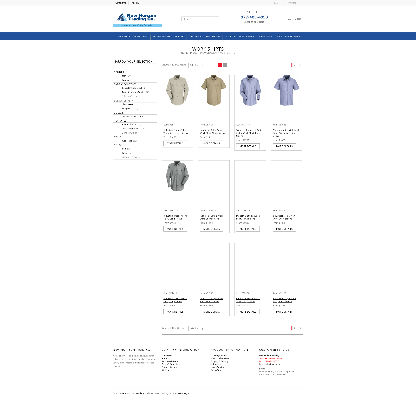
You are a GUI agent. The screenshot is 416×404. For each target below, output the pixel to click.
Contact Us (120, 2)
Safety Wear (246, 36)
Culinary (179, 36)
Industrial (195, 36)
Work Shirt (127, 140)
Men (124, 75)
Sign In (276, 3)
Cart (295, 18)
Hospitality (141, 36)
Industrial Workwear (203, 52)
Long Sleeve (127, 108)
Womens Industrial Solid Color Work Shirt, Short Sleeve (286, 133)
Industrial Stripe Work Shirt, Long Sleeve (175, 217)
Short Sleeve (127, 104)
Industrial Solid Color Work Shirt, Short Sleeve (212, 131)
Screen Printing (217, 367)
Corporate (123, 36)
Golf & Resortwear (288, 36)
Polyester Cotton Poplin (133, 92)
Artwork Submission (219, 358)
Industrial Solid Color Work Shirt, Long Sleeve (175, 131)
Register (292, 3)
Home (184, 52)
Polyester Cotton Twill (132, 88)
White (124, 153)
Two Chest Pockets (130, 128)
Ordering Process (218, 355)
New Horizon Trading (132, 393)
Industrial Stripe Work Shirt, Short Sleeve (211, 217)
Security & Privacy (170, 361)
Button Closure (129, 124)
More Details (175, 143)
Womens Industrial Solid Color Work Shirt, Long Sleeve (249, 133)
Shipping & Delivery (219, 361)
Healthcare (213, 36)
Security (229, 36)
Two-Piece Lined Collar (132, 116)
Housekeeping (161, 36)
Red (124, 148)
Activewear (265, 36)
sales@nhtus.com (273, 364)
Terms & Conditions (171, 364)
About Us (136, 2)
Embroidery (215, 364)
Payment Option (169, 367)
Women (125, 80)
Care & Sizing (216, 370)
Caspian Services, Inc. (180, 393)
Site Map (165, 370)
